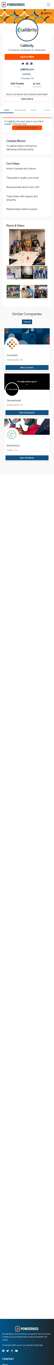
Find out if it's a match (27, 128)
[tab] (13, 4)
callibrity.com (27, 69)
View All (27, 322)
